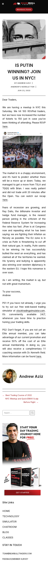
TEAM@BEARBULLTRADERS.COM (17, 553)
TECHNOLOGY (10, 516)
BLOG (5, 532)
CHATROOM (9, 526)
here (5, 126)
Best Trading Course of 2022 (18, 395)
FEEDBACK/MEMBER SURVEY (15, 559)
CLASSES (7, 537)
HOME (6, 511)
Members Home (24, 9)
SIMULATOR (9, 521)
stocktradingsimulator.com (30, 310)
